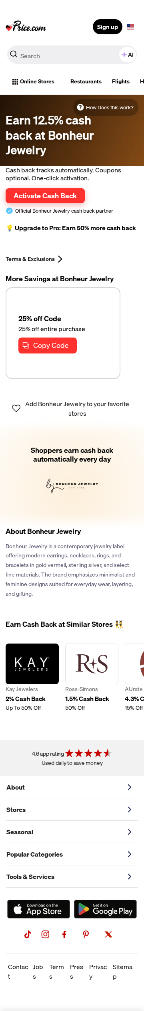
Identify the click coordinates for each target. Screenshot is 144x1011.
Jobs (38, 971)
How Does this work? (110, 107)
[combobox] (72, 55)
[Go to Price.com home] (26, 27)
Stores (16, 809)
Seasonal (19, 832)
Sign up (107, 27)
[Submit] (14, 56)
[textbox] (130, 26)
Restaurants (86, 81)
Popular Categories (34, 854)
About (15, 787)
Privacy (98, 971)
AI (131, 54)
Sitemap (122, 971)
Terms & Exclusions (30, 259)
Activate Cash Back (45, 195)
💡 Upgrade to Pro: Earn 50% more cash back (71, 228)
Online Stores (37, 81)
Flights (121, 81)
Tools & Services (30, 876)
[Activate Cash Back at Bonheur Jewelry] (72, 475)
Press (76, 971)
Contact (18, 971)
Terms (56, 971)
